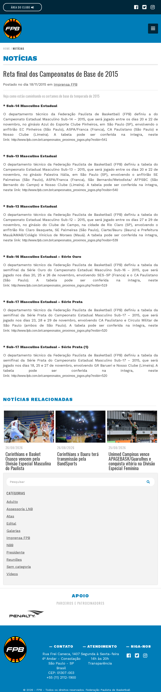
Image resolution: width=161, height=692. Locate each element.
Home (6, 48)
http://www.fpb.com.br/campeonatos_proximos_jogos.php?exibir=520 (59, 330)
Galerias (13, 531)
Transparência (100, 663)
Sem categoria (18, 567)
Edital (11, 523)
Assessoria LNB (19, 509)
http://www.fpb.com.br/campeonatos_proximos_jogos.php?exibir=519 (59, 285)
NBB (9, 545)
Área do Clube (21, 7)
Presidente (15, 552)
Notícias (18, 48)
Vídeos (12, 574)
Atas (10, 516)
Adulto (12, 502)
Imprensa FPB (65, 84)
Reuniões (14, 559)
